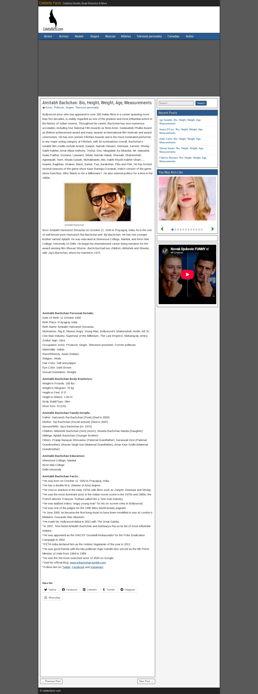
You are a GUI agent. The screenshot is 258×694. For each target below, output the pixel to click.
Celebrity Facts (50, 3)
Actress (63, 36)
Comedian (173, 36)
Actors (48, 36)
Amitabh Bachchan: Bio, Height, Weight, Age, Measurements (97, 102)
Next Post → (146, 681)
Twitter (66, 567)
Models (79, 36)
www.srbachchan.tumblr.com (88, 562)
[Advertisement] (129, 68)
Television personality (149, 36)
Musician (110, 36)
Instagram (96, 567)
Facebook (78, 567)
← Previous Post (51, 681)
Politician (59, 107)
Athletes (126, 36)
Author (190, 36)
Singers (94, 36)
